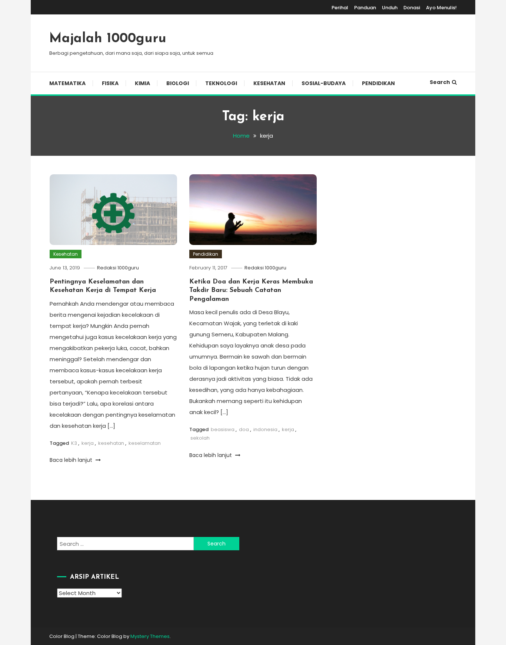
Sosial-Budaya (324, 83)
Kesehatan (269, 83)
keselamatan (145, 443)
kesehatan (111, 443)
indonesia (265, 429)
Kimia (142, 83)
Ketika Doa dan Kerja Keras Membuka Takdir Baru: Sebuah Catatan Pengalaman (251, 291)
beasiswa (222, 429)
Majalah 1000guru (107, 39)
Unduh (389, 7)
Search (440, 82)
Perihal (340, 7)
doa (244, 429)
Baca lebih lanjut (72, 460)
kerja (87, 443)
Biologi (177, 83)
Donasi (411, 7)
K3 (74, 443)
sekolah (200, 437)
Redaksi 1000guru (118, 267)
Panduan (365, 7)
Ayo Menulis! (441, 7)
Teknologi (221, 83)
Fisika (110, 83)
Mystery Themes (150, 636)
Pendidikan (378, 83)
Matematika (67, 83)
